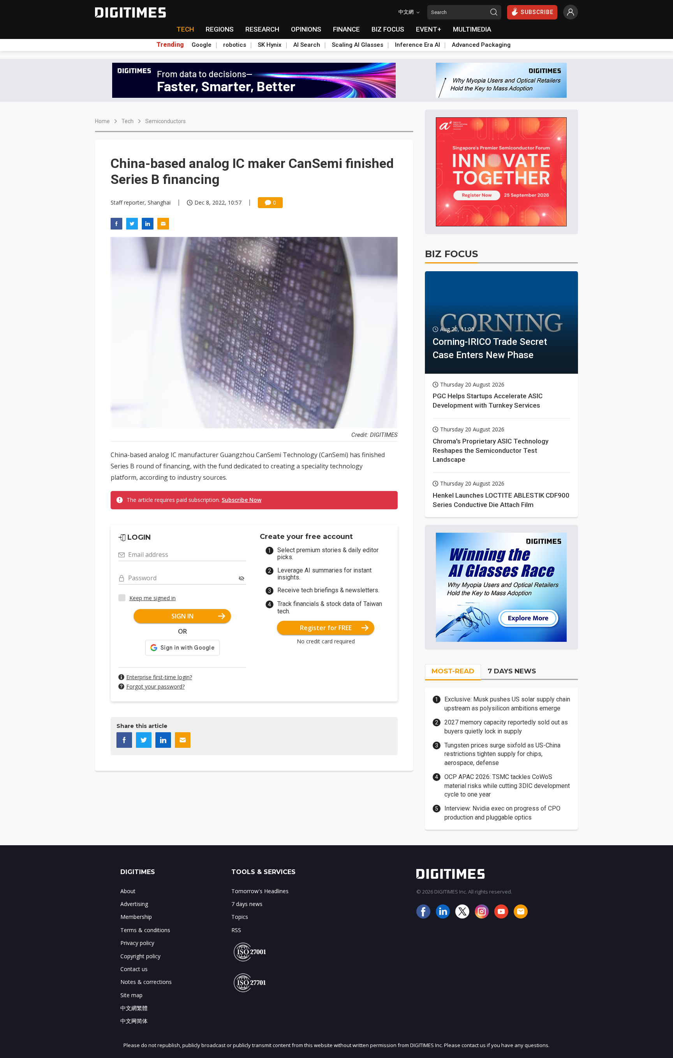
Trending (170, 44)
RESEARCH (262, 29)
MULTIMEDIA (472, 29)
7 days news (247, 904)
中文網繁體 (134, 1008)
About (128, 891)
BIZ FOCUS (388, 29)
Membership (136, 916)
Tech (128, 121)
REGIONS (220, 29)
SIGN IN (182, 616)
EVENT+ (428, 29)
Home (102, 121)
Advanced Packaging (481, 44)
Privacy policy (137, 943)
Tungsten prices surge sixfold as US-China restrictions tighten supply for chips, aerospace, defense (502, 754)
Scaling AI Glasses (357, 44)
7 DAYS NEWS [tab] (512, 671)
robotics (234, 44)
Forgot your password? (155, 686)
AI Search (306, 44)
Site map (131, 995)
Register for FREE (326, 627)
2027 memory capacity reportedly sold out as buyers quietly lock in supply (506, 727)
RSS (236, 930)
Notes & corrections (146, 982)
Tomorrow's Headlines (260, 891)
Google (201, 44)
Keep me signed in (152, 598)
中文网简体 (134, 1020)
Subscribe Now (241, 499)
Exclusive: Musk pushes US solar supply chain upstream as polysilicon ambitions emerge (507, 704)
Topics (239, 916)
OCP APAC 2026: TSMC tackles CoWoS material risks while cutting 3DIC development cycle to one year (507, 785)
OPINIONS (306, 29)
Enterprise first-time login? (159, 677)
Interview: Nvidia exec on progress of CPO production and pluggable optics (502, 813)
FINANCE (346, 29)
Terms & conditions (145, 930)
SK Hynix (270, 44)
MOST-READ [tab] (453, 671)
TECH (185, 29)
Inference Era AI (417, 44)
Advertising (134, 904)
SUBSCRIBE (537, 12)
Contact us (134, 969)
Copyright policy (140, 956)
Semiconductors (165, 121)
